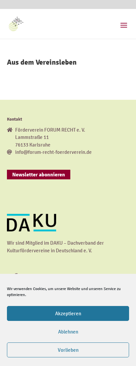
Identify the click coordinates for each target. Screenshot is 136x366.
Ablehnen (68, 332)
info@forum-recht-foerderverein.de (53, 152)
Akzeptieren (68, 313)
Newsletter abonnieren (38, 174)
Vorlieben (68, 350)
